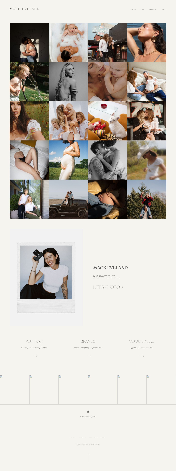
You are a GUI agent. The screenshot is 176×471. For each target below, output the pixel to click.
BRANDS (142, 9)
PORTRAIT (133, 9)
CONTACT (163, 9)
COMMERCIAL (153, 9)
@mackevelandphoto (88, 416)
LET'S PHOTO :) (108, 287)
